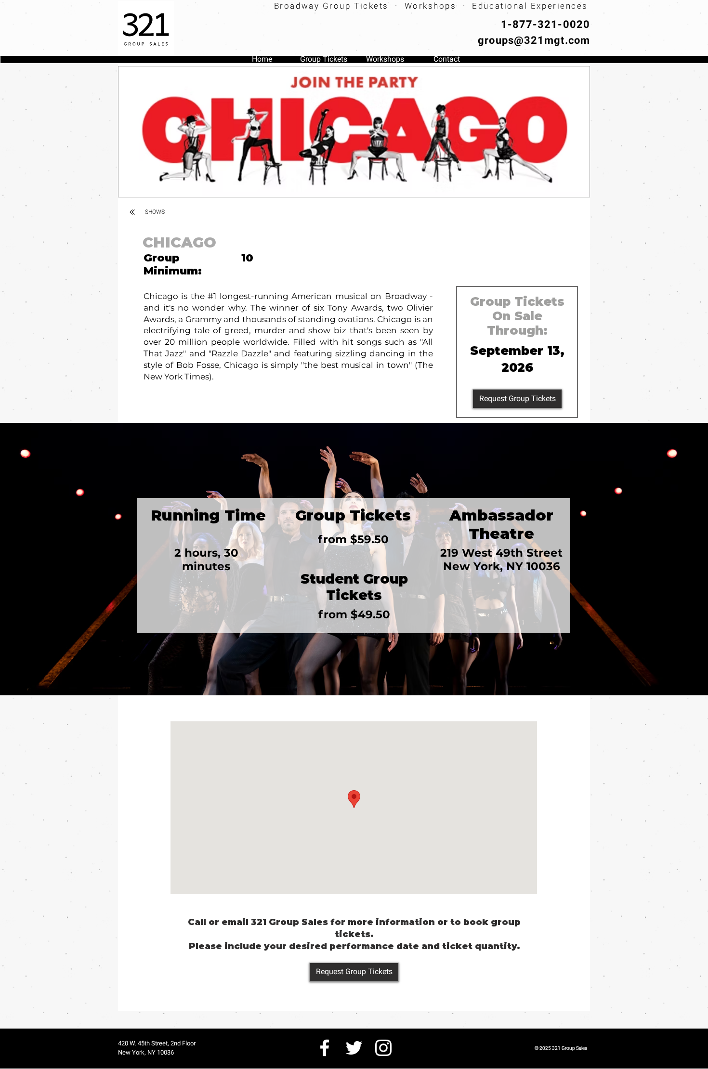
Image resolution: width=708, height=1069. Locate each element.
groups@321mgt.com (534, 40)
